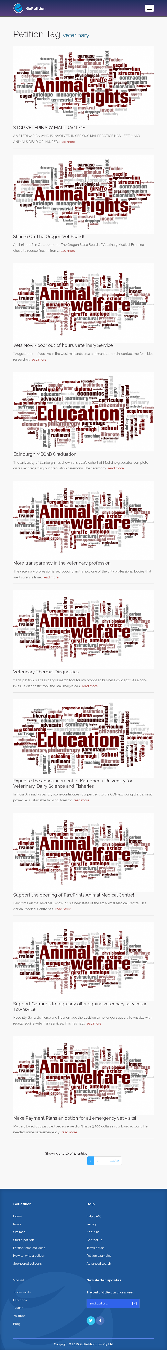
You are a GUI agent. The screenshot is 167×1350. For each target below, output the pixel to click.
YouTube (19, 1316)
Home (17, 1216)
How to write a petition (29, 1255)
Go (134, 1303)
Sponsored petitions (27, 1263)
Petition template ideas (29, 1248)
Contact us (94, 1240)
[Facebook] (100, 1320)
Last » (114, 1161)
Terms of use (95, 1248)
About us (93, 1232)
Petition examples (99, 1255)
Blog (16, 1323)
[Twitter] (91, 1320)
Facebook (20, 1300)
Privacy (92, 1224)
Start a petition (23, 1240)
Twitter (18, 1308)
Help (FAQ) (94, 1216)
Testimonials (22, 1292)
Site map (19, 1232)
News (17, 1224)
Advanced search (99, 1263)
